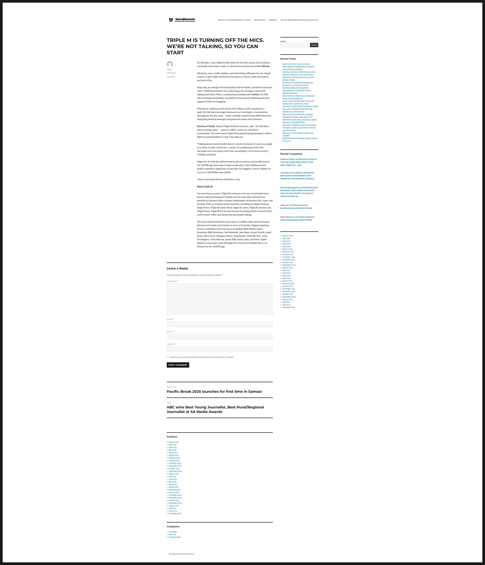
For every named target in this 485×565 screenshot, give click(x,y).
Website (171, 344)
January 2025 (174, 492)
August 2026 (174, 442)
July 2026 (172, 445)
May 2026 (173, 450)
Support (273, 20)
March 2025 (173, 487)
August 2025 (174, 474)
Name (170, 319)
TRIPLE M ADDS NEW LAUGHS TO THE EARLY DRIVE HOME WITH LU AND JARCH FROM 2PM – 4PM (298, 162)
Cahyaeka (284, 173)
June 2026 (173, 447)
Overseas (172, 534)
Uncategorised (174, 537)
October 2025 (174, 469)
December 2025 (175, 463)
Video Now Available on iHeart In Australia (299, 125)
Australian (171, 77)
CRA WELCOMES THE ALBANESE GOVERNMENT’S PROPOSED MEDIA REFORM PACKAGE (296, 90)
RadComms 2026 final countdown (296, 64)
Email (170, 332)
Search (283, 41)
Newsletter (259, 20)
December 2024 (175, 495)
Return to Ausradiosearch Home (234, 20)
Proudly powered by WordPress (181, 554)
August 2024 (174, 506)
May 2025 (173, 482)
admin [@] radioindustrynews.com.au (299, 20)
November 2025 (175, 466)
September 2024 (175, 503)
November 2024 (175, 498)
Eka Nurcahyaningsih (289, 188)
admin (169, 69)
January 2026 (174, 461)
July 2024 (172, 508)
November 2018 (175, 514)
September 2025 (175, 471)
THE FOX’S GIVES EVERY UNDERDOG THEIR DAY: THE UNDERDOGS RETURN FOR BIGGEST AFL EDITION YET (300, 109)
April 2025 (173, 484)
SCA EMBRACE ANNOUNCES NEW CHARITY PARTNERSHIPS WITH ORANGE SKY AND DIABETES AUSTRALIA (297, 176)
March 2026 (174, 455)
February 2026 (174, 458)
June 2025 (173, 479)
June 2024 (173, 511)
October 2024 (174, 500)
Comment (172, 281)
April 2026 (173, 453)
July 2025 (172, 476)
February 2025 (174, 490)
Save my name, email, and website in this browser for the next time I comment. (202, 357)
